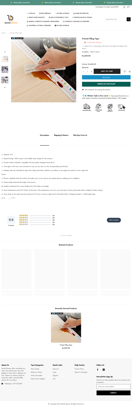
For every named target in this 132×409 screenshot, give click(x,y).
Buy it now (106, 77)
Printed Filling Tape (66, 345)
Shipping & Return (61, 135)
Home (3, 33)
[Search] (117, 19)
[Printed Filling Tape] (66, 328)
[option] (43, 69)
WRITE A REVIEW (114, 220)
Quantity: (85, 67)
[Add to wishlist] (124, 71)
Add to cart (107, 71)
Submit (113, 393)
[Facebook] (97, 369)
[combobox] (115, 19)
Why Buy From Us (80, 135)
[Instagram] (103, 369)
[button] (4, 51)
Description (44, 135)
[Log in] (124, 7)
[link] (16, 291)
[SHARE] (129, 71)
